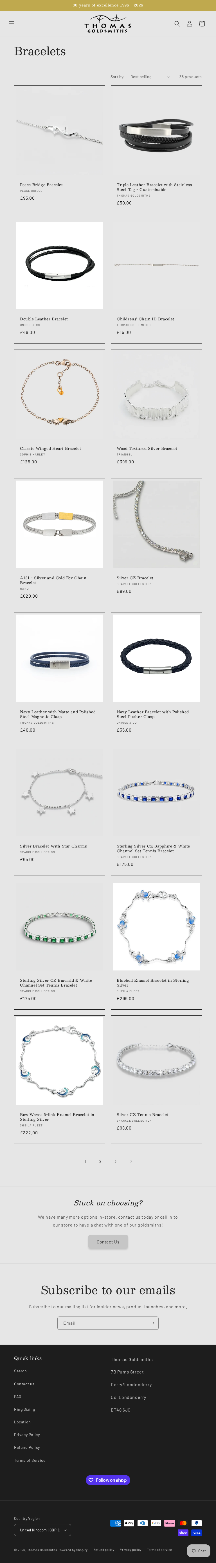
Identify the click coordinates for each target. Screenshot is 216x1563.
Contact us (24, 1383)
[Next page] (131, 1161)
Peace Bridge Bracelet (41, 184)
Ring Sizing (24, 1409)
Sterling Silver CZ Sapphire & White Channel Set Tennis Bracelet (153, 848)
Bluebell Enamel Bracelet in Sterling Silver (153, 983)
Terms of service (159, 1549)
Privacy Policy (27, 1434)
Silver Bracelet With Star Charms (53, 846)
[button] (12, 23)
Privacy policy (130, 1549)
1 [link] (85, 1161)
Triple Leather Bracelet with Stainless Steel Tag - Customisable (154, 187)
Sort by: (118, 76)
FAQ (17, 1396)
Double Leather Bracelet (44, 319)
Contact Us (108, 1241)
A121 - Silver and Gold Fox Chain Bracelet (53, 580)
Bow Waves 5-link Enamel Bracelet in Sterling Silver (57, 1117)
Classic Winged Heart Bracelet (50, 448)
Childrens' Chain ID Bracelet (145, 319)
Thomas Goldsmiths (42, 1550)
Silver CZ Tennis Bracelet (142, 1114)
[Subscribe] (152, 1323)
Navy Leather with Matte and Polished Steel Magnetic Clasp (58, 714)
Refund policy (103, 1549)
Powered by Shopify (73, 1550)
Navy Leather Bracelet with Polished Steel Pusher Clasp (153, 714)
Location (22, 1421)
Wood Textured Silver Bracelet (147, 448)
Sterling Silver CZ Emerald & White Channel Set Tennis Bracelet (56, 983)
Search (20, 1370)
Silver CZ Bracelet (135, 578)
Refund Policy (27, 1447)
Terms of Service (30, 1460)
